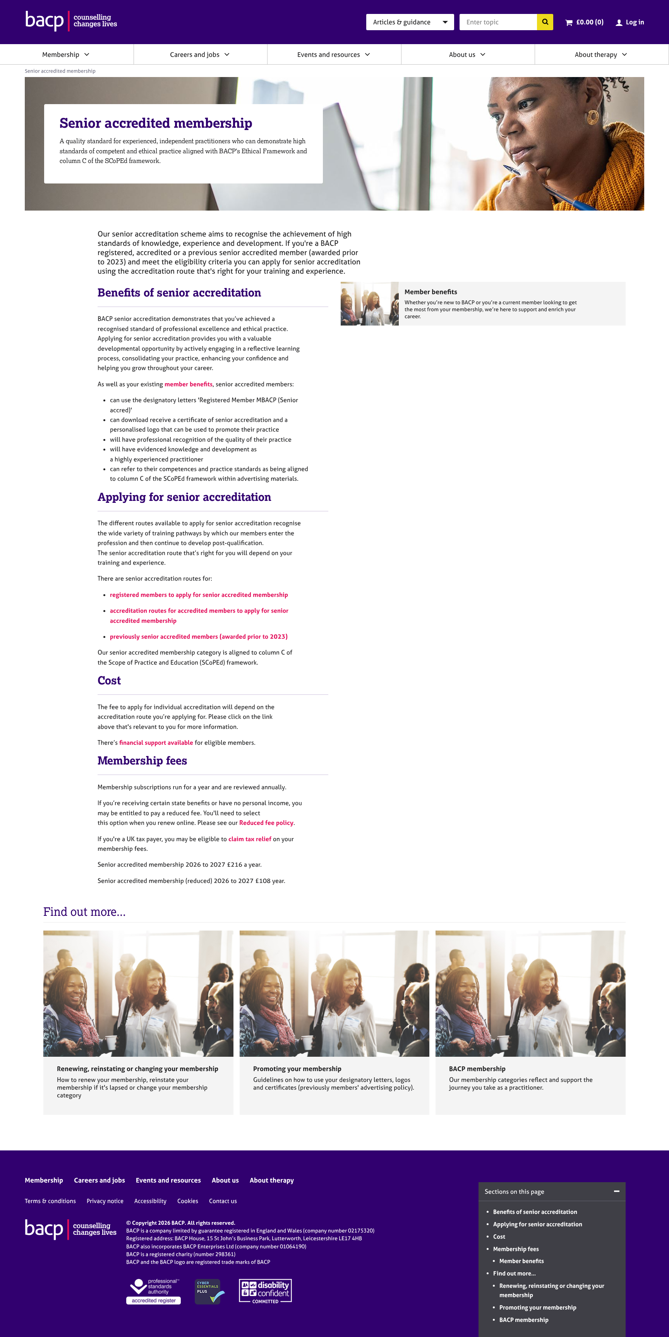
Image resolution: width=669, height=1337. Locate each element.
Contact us (223, 1201)
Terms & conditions (50, 1201)
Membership (60, 54)
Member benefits (521, 1261)
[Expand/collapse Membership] (86, 54)
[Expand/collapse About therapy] (624, 54)
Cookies (187, 1201)
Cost (499, 1236)
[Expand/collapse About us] (483, 54)
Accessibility (150, 1201)
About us (462, 54)
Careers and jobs (195, 54)
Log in (635, 22)
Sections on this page (514, 1191)
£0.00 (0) (590, 22)
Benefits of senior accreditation (535, 1211)
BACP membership (524, 1319)
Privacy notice (105, 1201)
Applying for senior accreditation (537, 1224)
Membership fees (516, 1249)
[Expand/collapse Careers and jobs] (227, 54)
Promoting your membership (537, 1307)
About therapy (596, 54)
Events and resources (328, 54)
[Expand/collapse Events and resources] (367, 54)
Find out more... (514, 1273)
